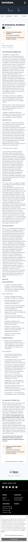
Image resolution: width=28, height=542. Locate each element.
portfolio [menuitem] (3, 498)
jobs (2, 16)
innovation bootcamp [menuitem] (18, 500)
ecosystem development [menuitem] (7, 506)
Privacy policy (11, 475)
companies (9, 16)
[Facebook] (4, 488)
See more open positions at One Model (14, 461)
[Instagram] (17, 488)
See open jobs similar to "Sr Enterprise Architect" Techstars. (15, 38)
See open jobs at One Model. (13, 35)
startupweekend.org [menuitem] (6, 508)
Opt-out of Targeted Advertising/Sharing (14, 535)
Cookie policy (17, 475)
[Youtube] (10, 488)
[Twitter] (14, 488)
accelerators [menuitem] (4, 497)
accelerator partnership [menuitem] (18, 497)
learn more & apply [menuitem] (6, 500)
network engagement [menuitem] (18, 498)
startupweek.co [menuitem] (5, 510)
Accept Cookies (14, 539)
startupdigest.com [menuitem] (5, 512)
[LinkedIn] (7, 488)
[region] (14, 528)
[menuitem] (25, 3)
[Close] (26, 517)
